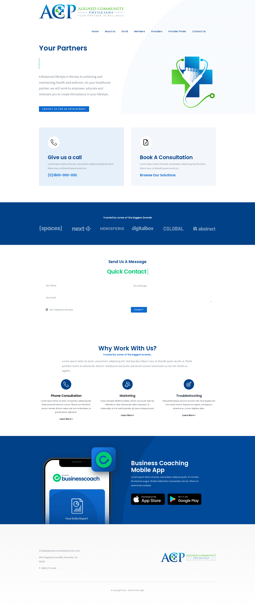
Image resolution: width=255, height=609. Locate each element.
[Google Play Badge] (184, 494)
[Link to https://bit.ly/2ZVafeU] (54, 143)
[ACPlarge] (81, 5)
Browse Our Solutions (158, 175)
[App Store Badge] (148, 494)
